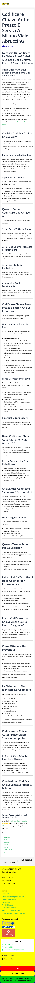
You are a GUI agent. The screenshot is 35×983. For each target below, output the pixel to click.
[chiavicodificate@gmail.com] (13, 949)
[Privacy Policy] (8, 955)
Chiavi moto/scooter (9, 899)
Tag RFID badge (7, 905)
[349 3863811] (8, 944)
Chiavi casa (6, 902)
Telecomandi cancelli (9, 908)
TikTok (6, 845)
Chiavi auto (6, 894)
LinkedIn (6, 847)
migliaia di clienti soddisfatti (18, 821)
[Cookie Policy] (8, 959)
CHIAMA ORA (18, 973)
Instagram (7, 842)
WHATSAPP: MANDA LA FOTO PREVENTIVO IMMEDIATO (17, 979)
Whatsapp (5, 826)
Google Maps (8, 849)
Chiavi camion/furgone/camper (13, 897)
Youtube (6, 840)
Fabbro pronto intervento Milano (13, 913)
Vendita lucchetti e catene (11, 910)
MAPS (17, 968)
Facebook (7, 837)
